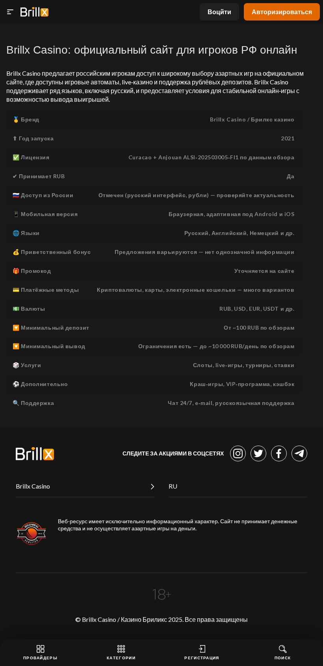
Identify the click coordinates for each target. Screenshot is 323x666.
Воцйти (219, 11)
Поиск (283, 657)
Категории (121, 657)
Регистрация (201, 657)
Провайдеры (40, 657)
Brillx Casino (33, 486)
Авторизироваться (282, 11)
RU (173, 486)
